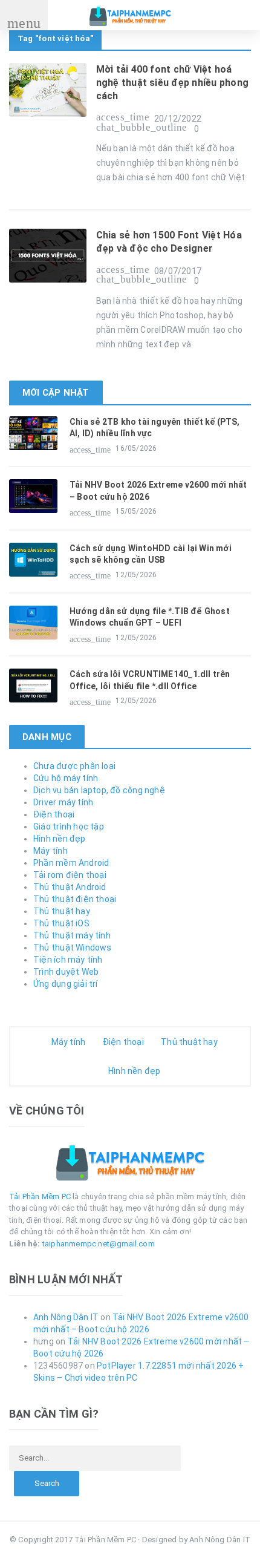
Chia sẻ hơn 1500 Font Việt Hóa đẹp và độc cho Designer (169, 241)
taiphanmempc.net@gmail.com (98, 1243)
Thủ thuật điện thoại (74, 899)
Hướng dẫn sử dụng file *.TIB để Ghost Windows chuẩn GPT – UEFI (150, 617)
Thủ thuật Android (69, 887)
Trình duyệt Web (66, 972)
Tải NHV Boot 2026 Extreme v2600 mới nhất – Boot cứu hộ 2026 (158, 491)
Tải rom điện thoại (69, 875)
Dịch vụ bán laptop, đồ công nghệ (99, 790)
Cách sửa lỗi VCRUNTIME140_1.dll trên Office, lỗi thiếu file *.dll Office (150, 680)
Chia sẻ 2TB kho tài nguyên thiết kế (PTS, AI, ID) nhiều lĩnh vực (155, 428)
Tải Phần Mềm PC (40, 1196)
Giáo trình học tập (68, 826)
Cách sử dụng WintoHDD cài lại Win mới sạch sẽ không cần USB (151, 554)
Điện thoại (53, 814)
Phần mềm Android (71, 863)
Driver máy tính (63, 802)
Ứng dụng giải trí (65, 984)
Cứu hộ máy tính (65, 778)
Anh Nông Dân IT (66, 1317)
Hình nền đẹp (59, 838)
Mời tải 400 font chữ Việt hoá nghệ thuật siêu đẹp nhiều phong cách (172, 83)
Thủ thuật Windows (72, 947)
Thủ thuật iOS (61, 923)
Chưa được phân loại (74, 766)
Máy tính (50, 851)
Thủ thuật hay (61, 911)
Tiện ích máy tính (68, 959)
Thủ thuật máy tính (72, 935)
